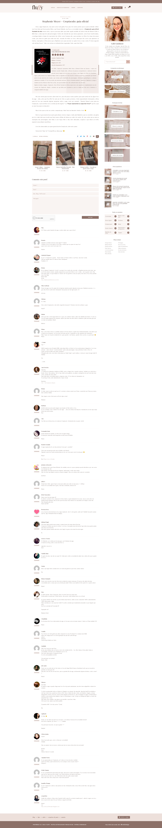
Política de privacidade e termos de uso (62, 824)
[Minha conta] (125, 7)
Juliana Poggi (45, 522)
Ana (42, 418)
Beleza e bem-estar (121, 216)
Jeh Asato (44, 665)
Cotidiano (120, 220)
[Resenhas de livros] (117, 76)
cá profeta (44, 796)
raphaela (43, 713)
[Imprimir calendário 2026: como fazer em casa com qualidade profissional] (117, 204)
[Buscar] (128, 61)
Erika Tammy (45, 770)
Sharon (43, 682)
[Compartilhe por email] (93, 136)
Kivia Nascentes (45, 495)
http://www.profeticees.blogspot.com (50, 806)
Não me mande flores (123, 246)
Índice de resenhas (63, 7)
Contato (80, 7)
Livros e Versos (45, 538)
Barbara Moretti (108, 244)
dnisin (43, 314)
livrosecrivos (45, 509)
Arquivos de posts (53, 817)
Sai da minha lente (122, 250)
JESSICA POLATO (46, 465)
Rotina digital (108, 220)
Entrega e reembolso (80, 824)
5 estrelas (35, 136)
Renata (43, 240)
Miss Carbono (45, 285)
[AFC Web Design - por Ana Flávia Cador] (125, 824)
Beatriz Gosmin (45, 444)
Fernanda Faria (45, 431)
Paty (42, 592)
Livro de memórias (109, 250)
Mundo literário (109, 228)
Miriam (43, 299)
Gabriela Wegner (46, 255)
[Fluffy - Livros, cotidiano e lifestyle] (37, 7)
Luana (43, 566)
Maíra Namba (108, 252)
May (42, 227)
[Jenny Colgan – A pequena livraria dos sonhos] (42, 153)
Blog (34, 817)
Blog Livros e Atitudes (49, 459)
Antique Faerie (108, 242)
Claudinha (44, 619)
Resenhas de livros (65, 16)
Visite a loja (117, 7)
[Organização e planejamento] (117, 91)
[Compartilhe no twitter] (80, 136)
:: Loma (43, 342)
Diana (43, 329)
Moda (119, 224)
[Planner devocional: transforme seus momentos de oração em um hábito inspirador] (117, 188)
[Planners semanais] (117, 126)
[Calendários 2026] (117, 111)
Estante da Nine (108, 246)
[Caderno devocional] (117, 155)
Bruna (43, 268)
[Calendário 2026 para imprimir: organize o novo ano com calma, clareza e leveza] (117, 172)
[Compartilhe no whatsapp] (90, 136)
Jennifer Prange (45, 783)
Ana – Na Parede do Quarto (48, 383)
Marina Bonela (108, 253)
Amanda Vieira (45, 757)
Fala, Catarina (108, 248)
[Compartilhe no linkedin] (84, 136)
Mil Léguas (120, 242)
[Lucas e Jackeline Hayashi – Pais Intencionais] (65, 153)
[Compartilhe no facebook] (77, 136)
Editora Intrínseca (43, 136)
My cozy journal (121, 244)
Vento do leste (121, 252)
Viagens (120, 232)
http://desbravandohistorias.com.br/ (50, 280)
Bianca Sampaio (45, 578)
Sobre (73, 7)
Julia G (43, 481)
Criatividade (108, 216)
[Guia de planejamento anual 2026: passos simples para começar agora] (117, 180)
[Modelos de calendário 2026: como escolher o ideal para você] (117, 196)
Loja (39, 817)
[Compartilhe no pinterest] (87, 136)
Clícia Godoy (45, 734)
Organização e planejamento (121, 228)
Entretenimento (108, 224)
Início (53, 7)
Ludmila (43, 646)
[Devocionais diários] (117, 140)
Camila (43, 631)
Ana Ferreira (45, 367)
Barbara (43, 405)
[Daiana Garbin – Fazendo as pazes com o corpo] (88, 153)
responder (36, 234)
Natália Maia (44, 553)
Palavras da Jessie (122, 248)
